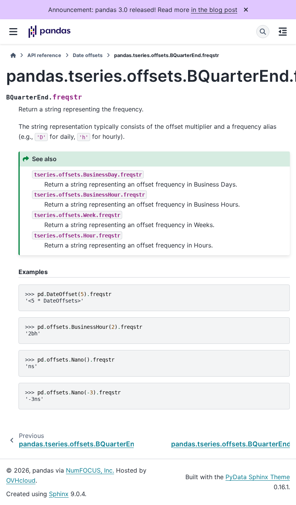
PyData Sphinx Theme (257, 477)
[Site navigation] (13, 31)
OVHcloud (20, 480)
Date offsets (88, 55)
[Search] (262, 31)
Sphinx (59, 494)
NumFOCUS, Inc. (90, 470)
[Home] (13, 55)
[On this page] (283, 31)
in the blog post (214, 9)
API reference (44, 55)
